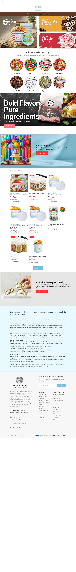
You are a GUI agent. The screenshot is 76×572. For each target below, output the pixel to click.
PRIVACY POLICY (43, 412)
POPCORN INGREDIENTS (45, 402)
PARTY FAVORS (56, 404)
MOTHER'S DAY (57, 415)
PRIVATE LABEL (42, 395)
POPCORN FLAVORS (58, 400)
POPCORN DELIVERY (44, 406)
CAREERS (41, 404)
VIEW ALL (38, 268)
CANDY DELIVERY (43, 408)
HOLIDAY (55, 406)
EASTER (55, 413)
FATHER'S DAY (56, 417)
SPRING (55, 419)
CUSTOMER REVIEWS (44, 416)
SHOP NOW (9, 126)
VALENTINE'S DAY (57, 411)
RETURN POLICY (43, 414)
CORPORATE (56, 407)
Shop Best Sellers (16, 171)
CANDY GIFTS (56, 398)
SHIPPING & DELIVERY (44, 396)
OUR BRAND (42, 398)
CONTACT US (42, 418)
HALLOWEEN (56, 409)
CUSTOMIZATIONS (43, 400)
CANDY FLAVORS (57, 402)
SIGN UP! (61, 385)
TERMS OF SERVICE (43, 410)
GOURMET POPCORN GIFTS (58, 395)
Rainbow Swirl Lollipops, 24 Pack (56, 224)
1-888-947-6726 (44, 366)
